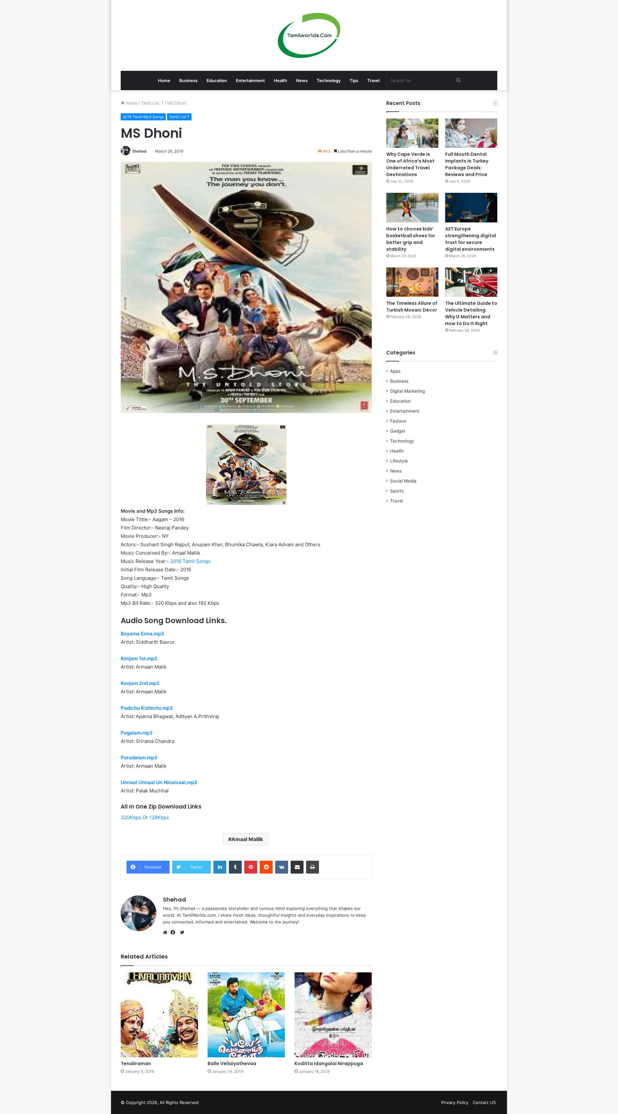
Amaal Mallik (247, 839)
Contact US (484, 1102)
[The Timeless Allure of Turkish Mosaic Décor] (412, 282)
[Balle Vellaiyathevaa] (246, 1014)
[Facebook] (174, 932)
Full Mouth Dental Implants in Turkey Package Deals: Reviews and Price (466, 164)
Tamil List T (152, 103)
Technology (329, 80)
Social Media (403, 480)
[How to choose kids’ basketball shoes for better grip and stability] (412, 207)
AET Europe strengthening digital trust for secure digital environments (470, 239)
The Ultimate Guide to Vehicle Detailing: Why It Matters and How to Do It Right (471, 313)
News (302, 80)
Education (217, 80)
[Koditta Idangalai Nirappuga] (333, 1014)
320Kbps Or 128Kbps (145, 817)
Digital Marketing (407, 391)
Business (188, 80)
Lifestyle (399, 460)
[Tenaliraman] (159, 1014)
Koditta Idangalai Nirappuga (329, 1063)
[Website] (167, 932)
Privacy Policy (454, 1102)
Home (164, 80)
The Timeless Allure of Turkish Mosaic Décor (411, 306)
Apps (395, 371)
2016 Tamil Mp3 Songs (143, 116)
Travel (373, 80)
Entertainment (250, 80)
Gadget (397, 431)
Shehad (139, 151)
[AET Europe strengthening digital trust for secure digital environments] (471, 207)
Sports (397, 490)
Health (280, 80)
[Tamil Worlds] (309, 35)
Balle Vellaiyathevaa (232, 1063)
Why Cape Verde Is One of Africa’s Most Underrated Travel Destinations (410, 164)
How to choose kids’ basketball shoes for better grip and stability (410, 239)
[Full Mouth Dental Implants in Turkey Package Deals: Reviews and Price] (471, 133)
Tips (354, 80)
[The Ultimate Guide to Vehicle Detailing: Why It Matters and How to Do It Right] (471, 282)
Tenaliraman (136, 1063)
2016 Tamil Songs (190, 561)
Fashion (398, 421)
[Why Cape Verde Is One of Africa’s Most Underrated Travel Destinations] (412, 133)
